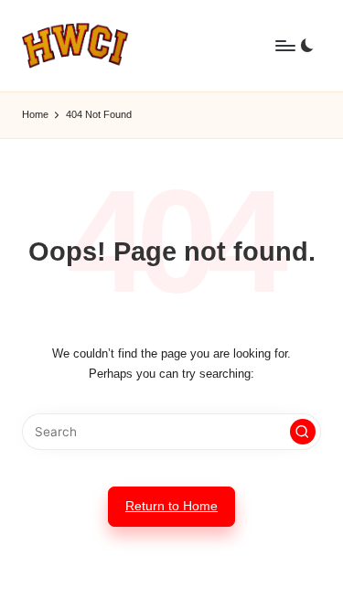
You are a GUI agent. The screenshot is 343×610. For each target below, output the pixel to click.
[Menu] (284, 45)
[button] (303, 431)
